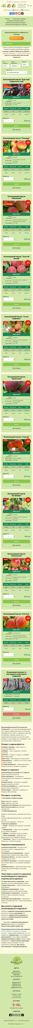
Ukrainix (23, 1024)
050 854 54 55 (17, 10)
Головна (7, 19)
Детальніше (16, 129)
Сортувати (9, 70)
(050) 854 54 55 (16, 984)
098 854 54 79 (9, 10)
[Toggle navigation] (30, 6)
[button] (16, 111)
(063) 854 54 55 (16, 986)
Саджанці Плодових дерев (15, 21)
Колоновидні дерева (19, 19)
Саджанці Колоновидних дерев (15, 22)
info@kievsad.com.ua (16, 987)
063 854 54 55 (26, 10)
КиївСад (16, 1020)
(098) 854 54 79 (16, 982)
